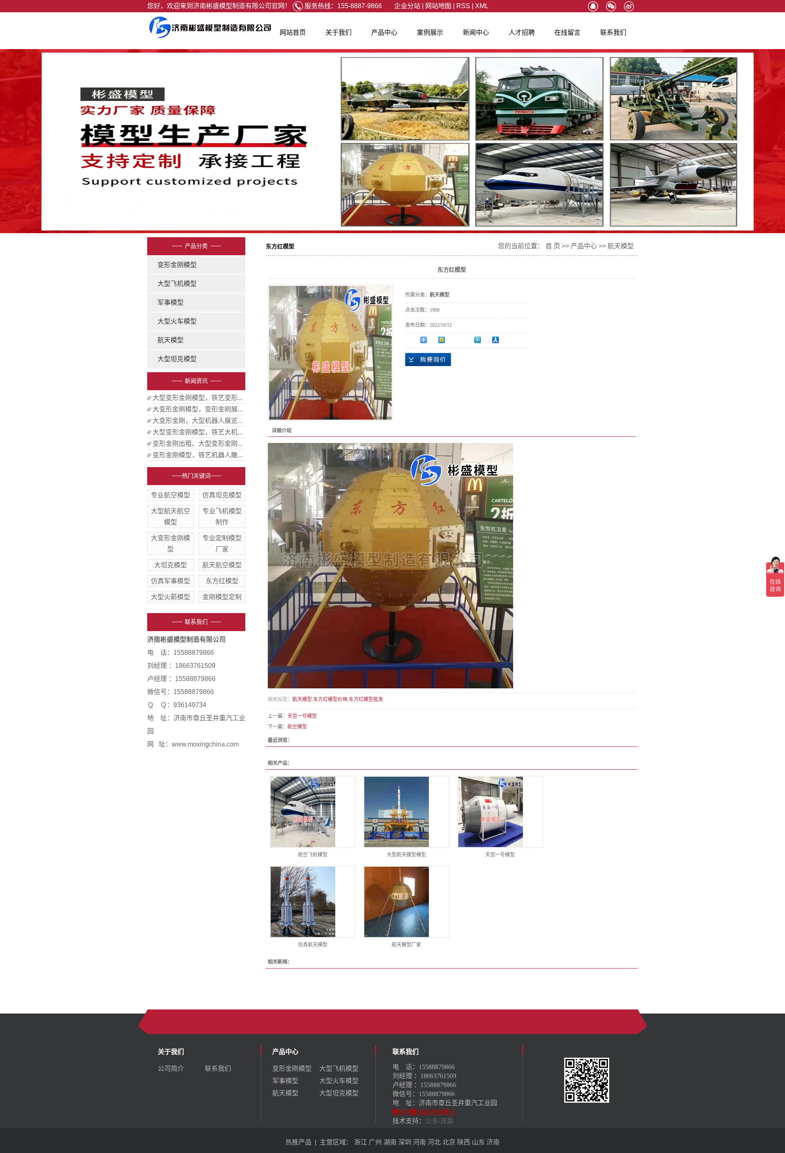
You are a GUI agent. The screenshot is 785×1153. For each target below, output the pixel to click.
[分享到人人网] (500, 340)
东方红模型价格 (330, 699)
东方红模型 (222, 581)
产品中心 (384, 32)
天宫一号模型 (302, 716)
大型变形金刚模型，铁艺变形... (197, 397)
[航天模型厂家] (406, 902)
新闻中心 (476, 32)
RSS (463, 5)
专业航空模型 (170, 495)
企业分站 (407, 5)
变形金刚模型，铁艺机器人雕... (197, 455)
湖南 (390, 1142)
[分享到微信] (610, 6)
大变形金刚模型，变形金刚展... (197, 409)
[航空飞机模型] (312, 812)
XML (482, 5)
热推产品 (298, 1142)
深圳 (404, 1142)
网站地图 (438, 5)
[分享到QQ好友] (592, 6)
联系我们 (613, 32)
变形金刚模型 (177, 264)
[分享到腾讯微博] (482, 340)
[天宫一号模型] (500, 812)
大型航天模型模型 (406, 855)
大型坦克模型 (177, 358)
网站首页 (293, 32)
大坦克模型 (170, 565)
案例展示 (430, 32)
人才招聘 (522, 32)
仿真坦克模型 (222, 495)
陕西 (463, 1142)
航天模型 (170, 340)
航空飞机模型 (312, 855)
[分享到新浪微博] (628, 6)
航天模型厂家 (406, 945)
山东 (478, 1142)
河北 (434, 1142)
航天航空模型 (222, 565)
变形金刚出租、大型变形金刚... (197, 443)
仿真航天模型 (312, 945)
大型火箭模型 (170, 596)
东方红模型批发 (366, 699)
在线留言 (567, 32)
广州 (375, 1142)
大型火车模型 (177, 321)
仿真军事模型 (170, 581)
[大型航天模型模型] (406, 812)
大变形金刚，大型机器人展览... (197, 420)
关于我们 (338, 32)
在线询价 (428, 359)
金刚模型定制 (222, 596)
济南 (493, 1142)
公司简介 (171, 1068)
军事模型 (170, 302)
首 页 (552, 246)
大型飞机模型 (177, 283)
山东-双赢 (439, 1120)
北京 (448, 1142)
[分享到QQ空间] (446, 340)
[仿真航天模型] (312, 902)
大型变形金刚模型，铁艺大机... (197, 432)
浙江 (360, 1142)
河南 (419, 1142)
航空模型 (297, 727)
